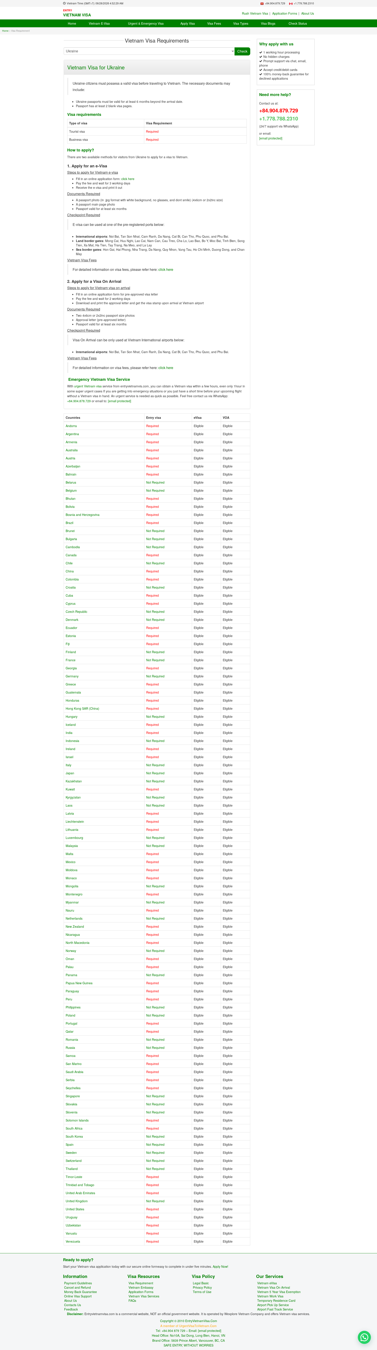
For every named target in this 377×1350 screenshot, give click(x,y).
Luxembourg (74, 837)
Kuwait (70, 789)
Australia (72, 450)
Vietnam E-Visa (99, 23)
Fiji (68, 644)
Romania (72, 1039)
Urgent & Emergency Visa (146, 23)
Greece (71, 684)
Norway (71, 950)
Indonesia (72, 741)
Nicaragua (73, 934)
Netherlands (74, 918)
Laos (69, 805)
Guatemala (73, 692)
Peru (69, 999)
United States (75, 1209)
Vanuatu (71, 1233)
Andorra (71, 426)
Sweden (71, 1152)
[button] (364, 1337)
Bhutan (70, 498)
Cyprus (70, 603)
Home (72, 23)
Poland (70, 1015)
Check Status (298, 23)
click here (127, 179)
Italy (68, 765)
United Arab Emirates (80, 1193)
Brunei (70, 531)
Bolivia (70, 506)
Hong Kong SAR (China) (82, 708)
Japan (70, 773)
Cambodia (73, 547)
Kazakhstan (74, 781)
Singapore (73, 1096)
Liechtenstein (75, 821)
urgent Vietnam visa (87, 386)
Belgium (71, 490)
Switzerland (74, 1160)
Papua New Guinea (79, 983)
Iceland (71, 724)
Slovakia (71, 1104)
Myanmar (72, 902)
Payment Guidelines (78, 1283)
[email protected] (119, 401)
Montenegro (74, 894)
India (69, 732)
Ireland (70, 749)
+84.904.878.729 (79, 401)
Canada (71, 555)
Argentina (72, 434)
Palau (70, 967)
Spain (70, 1144)
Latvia (70, 813)
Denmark (72, 619)
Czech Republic (76, 611)
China (70, 571)
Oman (70, 959)
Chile (69, 563)
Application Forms (284, 13)
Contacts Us (72, 1305)
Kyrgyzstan (73, 797)
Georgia (71, 668)
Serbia (70, 1080)
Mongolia (72, 886)
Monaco (71, 878)
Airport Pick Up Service (273, 1305)
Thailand (72, 1168)
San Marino (74, 1063)
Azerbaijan (73, 466)
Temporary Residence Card (276, 1300)
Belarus (71, 482)
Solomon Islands (77, 1120)
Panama (71, 975)
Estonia (71, 636)
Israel (69, 757)
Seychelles (73, 1088)
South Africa (74, 1128)
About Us (307, 13)
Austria (70, 458)
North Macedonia (77, 942)
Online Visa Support (78, 1296)
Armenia (71, 442)
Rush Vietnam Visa (255, 13)
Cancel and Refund (77, 1287)
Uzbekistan (73, 1225)
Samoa (70, 1055)
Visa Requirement (141, 1283)
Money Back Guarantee (80, 1292)
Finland (71, 652)
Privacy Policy (202, 1287)
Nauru (70, 910)
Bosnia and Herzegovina (82, 514)
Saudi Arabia (74, 1072)
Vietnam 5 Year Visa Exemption (279, 1292)
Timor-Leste (74, 1177)
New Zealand (75, 926)
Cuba (69, 595)
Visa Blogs (268, 23)
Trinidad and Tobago (80, 1185)
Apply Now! (220, 1266)
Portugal (71, 1023)
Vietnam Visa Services (144, 1296)
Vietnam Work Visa (270, 1296)
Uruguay (71, 1217)
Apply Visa (187, 23)
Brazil (69, 522)
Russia (70, 1047)
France (70, 660)
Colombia (72, 579)
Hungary (71, 716)
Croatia (71, 587)
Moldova (71, 870)
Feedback (71, 1309)
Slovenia (71, 1112)
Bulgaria (71, 539)
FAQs (132, 1300)
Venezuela (73, 1241)
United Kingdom (77, 1201)
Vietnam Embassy (141, 1287)
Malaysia (72, 845)
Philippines (73, 1007)
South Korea (74, 1136)
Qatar (70, 1031)
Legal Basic (201, 1283)
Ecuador (71, 627)
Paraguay (72, 991)
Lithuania (72, 829)
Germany (72, 676)
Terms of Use (202, 1292)
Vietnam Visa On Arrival (273, 1287)
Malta (69, 854)
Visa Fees (214, 23)
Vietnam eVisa (267, 1283)
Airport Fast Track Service (275, 1309)
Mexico (70, 862)
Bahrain (71, 474)
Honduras (72, 700)
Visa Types (240, 23)
